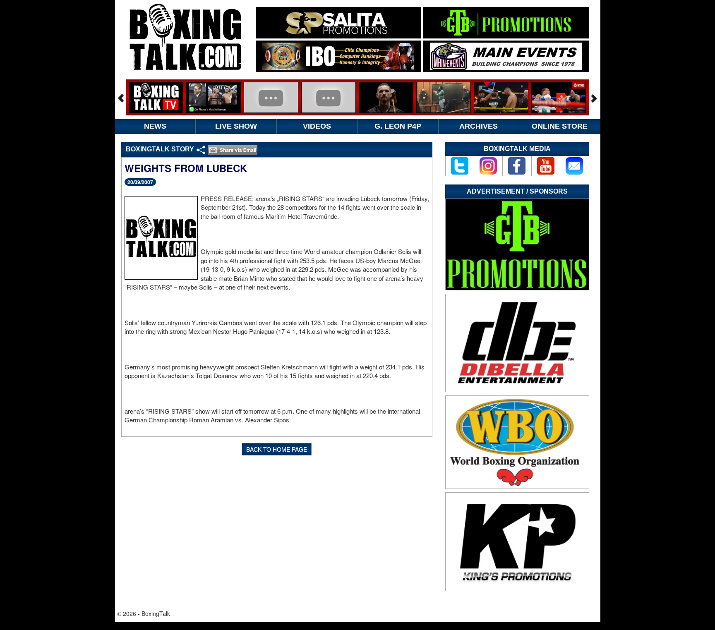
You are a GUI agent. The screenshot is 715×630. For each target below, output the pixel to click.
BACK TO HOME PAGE (276, 449)
